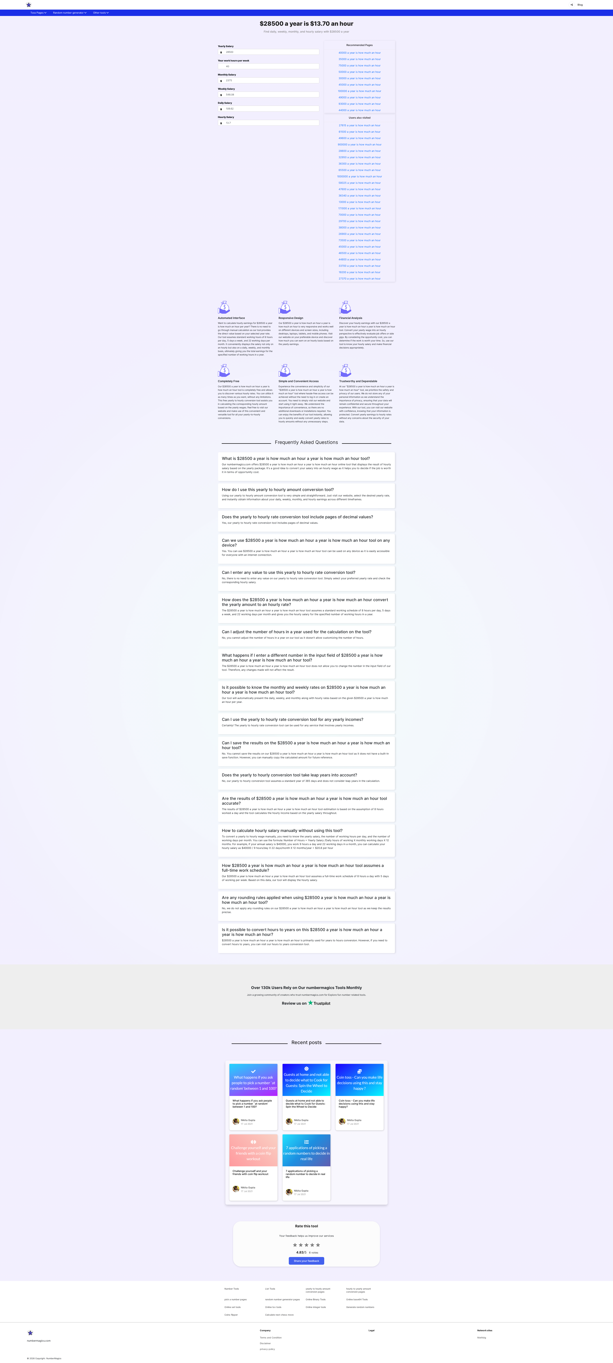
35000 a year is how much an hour (360, 59)
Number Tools (231, 1288)
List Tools (270, 1288)
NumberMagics (53, 1358)
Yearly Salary (226, 46)
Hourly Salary (226, 117)
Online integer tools (316, 1307)
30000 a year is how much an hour (360, 78)
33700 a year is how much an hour (360, 265)
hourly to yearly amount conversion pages (358, 1290)
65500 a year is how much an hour (360, 170)
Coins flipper (231, 1314)
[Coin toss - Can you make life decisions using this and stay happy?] (360, 1080)
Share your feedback (306, 1260)
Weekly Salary (226, 88)
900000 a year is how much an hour (360, 144)
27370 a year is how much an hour (360, 278)
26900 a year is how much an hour (360, 233)
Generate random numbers (360, 1307)
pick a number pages (235, 1299)
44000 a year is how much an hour (360, 110)
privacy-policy (267, 1349)
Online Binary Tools (316, 1299)
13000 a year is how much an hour (359, 202)
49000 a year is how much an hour (360, 97)
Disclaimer (265, 1343)
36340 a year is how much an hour (360, 195)
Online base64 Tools (357, 1299)
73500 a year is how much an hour (360, 240)
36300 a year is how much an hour (360, 163)
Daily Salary (225, 102)
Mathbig (481, 1337)
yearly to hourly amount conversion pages (318, 1290)
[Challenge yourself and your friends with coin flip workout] (253, 1150)
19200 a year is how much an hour (359, 272)
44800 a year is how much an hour (360, 259)
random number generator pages (282, 1299)
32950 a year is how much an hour (360, 157)
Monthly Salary (227, 74)
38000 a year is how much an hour (360, 227)
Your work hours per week (233, 60)
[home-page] (29, 5)
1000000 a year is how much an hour (359, 176)
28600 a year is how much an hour (360, 150)
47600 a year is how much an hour (360, 189)
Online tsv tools (273, 1307)
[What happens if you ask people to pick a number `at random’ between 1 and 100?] (253, 1080)
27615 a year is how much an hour (359, 125)
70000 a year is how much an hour (360, 214)
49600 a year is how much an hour (360, 138)
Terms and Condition (271, 1337)
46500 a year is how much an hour (360, 253)
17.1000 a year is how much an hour (359, 208)
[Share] (572, 5)
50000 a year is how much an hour (360, 71)
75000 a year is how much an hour (360, 65)
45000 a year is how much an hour (360, 84)
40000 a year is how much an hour (360, 52)
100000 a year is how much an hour (359, 91)
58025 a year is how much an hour (360, 182)
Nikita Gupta (248, 1120)
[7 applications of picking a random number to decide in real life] (307, 1150)
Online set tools (232, 1307)
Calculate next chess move (279, 1314)
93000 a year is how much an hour (360, 103)
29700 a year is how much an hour (360, 221)
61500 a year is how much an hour (359, 131)
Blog (580, 4)
